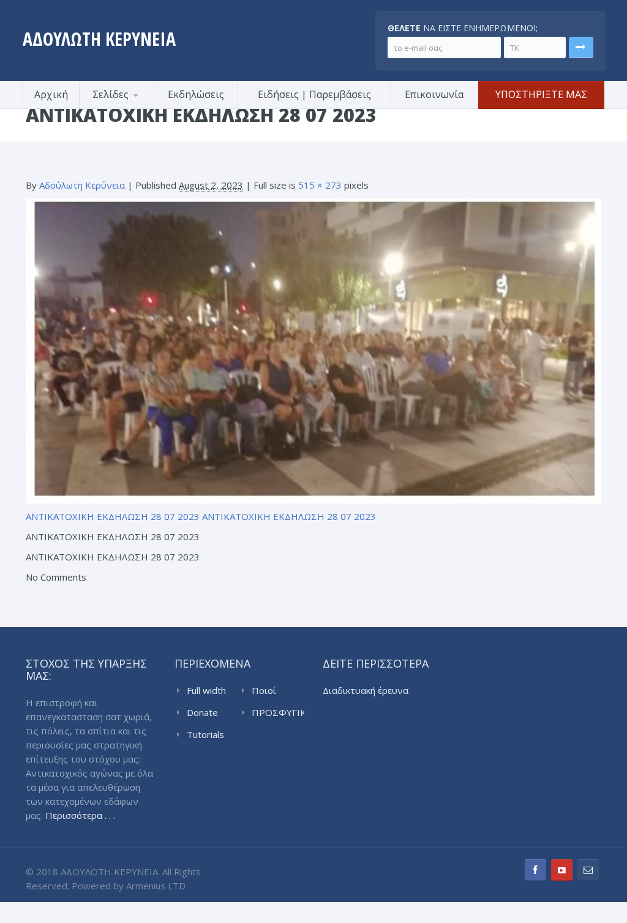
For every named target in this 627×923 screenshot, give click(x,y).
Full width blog (206, 691)
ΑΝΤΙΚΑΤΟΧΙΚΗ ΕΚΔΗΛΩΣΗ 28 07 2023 (113, 516)
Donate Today (202, 713)
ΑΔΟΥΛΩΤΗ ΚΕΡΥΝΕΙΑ (99, 38)
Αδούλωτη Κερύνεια (82, 185)
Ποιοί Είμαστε (268, 691)
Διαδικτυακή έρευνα (365, 690)
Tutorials (205, 734)
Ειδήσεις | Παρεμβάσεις (314, 94)
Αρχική (51, 94)
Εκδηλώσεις (196, 94)
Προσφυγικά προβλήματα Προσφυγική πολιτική (139, 107)
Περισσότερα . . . (80, 815)
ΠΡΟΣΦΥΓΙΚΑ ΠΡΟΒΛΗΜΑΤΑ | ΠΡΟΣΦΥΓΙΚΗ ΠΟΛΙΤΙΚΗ (278, 713)
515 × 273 (320, 185)
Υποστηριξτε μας (541, 94)
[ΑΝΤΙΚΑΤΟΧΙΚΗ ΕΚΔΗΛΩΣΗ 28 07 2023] (313, 350)
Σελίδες (110, 94)
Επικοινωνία (434, 94)
